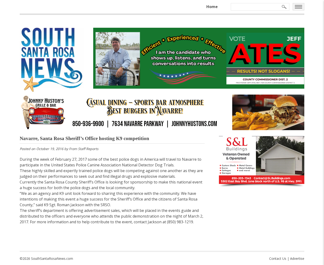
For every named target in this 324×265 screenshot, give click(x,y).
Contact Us (277, 258)
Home (212, 6)
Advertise (297, 258)
